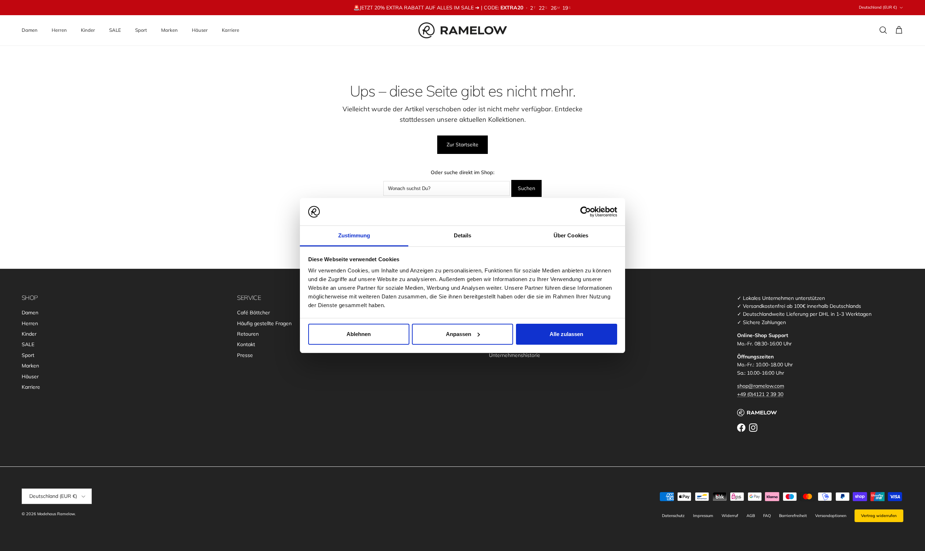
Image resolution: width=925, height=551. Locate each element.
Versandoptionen (830, 515)
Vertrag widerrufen (879, 515)
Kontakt (246, 344)
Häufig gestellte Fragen (264, 323)
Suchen (526, 188)
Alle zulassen (566, 334)
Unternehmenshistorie (514, 355)
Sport (141, 30)
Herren (59, 30)
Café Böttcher (253, 312)
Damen (30, 30)
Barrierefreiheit (793, 515)
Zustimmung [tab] (354, 235)
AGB (751, 515)
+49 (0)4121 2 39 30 (760, 394)
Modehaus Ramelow (56, 513)
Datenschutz (673, 515)
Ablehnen (359, 334)
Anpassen (458, 334)
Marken (169, 30)
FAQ (767, 515)
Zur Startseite (462, 144)
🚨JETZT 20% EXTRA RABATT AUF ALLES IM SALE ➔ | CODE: (438, 7)
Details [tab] (463, 235)
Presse (245, 355)
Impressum (703, 515)
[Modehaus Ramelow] (462, 30)
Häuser (200, 30)
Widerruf (730, 515)
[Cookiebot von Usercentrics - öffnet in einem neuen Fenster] (585, 211)
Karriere (230, 30)
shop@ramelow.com (760, 386)
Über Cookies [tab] (571, 235)
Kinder (88, 30)
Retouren (248, 334)
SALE (115, 30)
